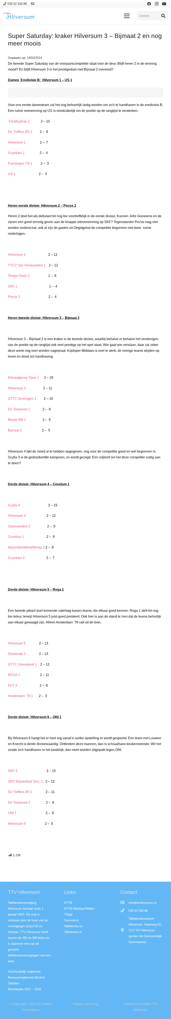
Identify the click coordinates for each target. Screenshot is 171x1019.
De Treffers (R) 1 (20, 132)
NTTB (68, 902)
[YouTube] (164, 4)
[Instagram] (156, 4)
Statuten (13, 983)
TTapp (68, 914)
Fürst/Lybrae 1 (19, 121)
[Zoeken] (163, 16)
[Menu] (126, 16)
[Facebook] (149, 4)
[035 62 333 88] (124, 911)
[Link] (33, 3)
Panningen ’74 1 (20, 163)
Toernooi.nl (71, 920)
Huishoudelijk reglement (24, 971)
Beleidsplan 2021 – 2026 (24, 989)
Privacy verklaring (85, 1004)
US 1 (11, 174)
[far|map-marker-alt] (124, 930)
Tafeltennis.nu (73, 926)
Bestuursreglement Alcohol (26, 977)
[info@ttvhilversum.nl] (124, 903)
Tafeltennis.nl (73, 932)
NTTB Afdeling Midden (79, 908)
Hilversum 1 (17, 142)
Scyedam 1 (16, 153)
